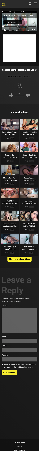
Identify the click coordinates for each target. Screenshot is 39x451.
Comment (6, 306)
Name (4, 336)
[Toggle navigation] (35, 4)
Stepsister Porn (15, 77)
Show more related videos (19, 259)
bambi (27, 77)
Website (5, 355)
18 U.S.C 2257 (19, 443)
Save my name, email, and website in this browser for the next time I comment (20, 365)
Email (4, 346)
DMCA (19, 446)
